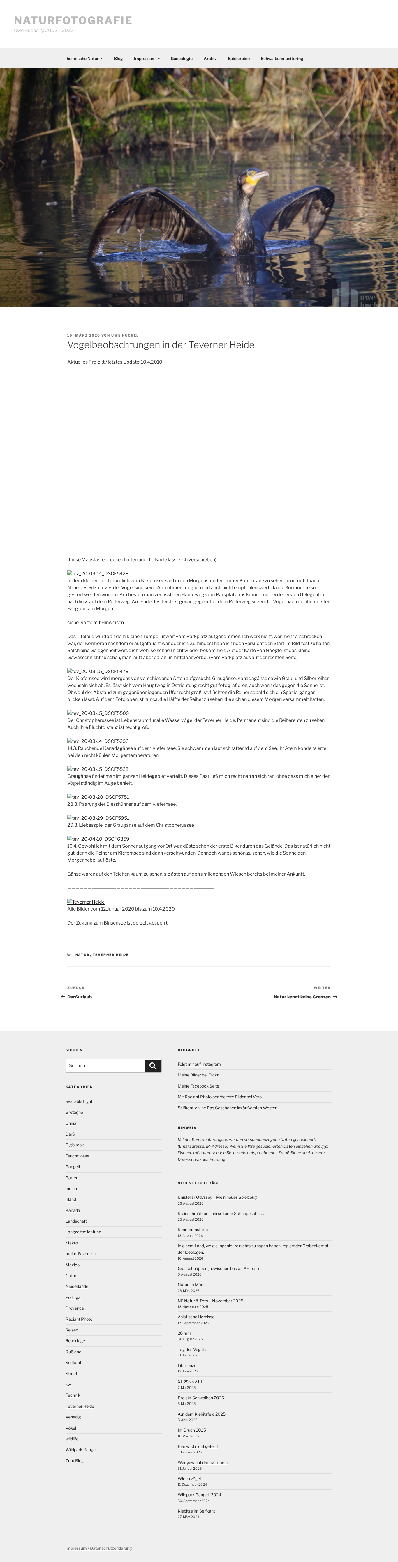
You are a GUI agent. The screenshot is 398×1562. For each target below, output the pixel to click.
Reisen (72, 1329)
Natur (82, 955)
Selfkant (73, 1362)
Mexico (73, 1264)
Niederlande (77, 1286)
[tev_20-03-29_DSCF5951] (98, 818)
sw (68, 1384)
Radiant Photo (79, 1319)
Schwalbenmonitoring (282, 58)
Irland (71, 1199)
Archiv (210, 58)
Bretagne (74, 1112)
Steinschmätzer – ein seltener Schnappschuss (221, 1213)
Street (71, 1373)
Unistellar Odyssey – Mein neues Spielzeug (217, 1197)
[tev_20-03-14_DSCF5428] (98, 573)
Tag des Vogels (192, 1349)
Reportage (75, 1340)
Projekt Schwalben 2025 (201, 1397)
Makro (72, 1242)
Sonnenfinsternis (193, 1229)
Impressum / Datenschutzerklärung (99, 1548)
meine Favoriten (81, 1253)
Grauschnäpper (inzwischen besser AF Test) (218, 1268)
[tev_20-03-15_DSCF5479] (98, 671)
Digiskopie (75, 1144)
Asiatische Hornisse (196, 1316)
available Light (79, 1101)
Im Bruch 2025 (192, 1430)
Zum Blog (75, 1460)
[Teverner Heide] (86, 902)
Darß (70, 1133)
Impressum (145, 58)
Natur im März (191, 1284)
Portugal (73, 1297)
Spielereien (239, 58)
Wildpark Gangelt (82, 1449)
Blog (118, 58)
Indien (71, 1188)
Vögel (71, 1427)
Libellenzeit (188, 1365)
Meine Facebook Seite (198, 1085)
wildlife (72, 1438)
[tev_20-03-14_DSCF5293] (98, 741)
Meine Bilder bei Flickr (198, 1074)
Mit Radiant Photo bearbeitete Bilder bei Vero (220, 1096)
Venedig (73, 1416)
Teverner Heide (111, 955)
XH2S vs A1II (190, 1381)
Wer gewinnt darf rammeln (203, 1462)
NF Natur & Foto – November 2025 (210, 1300)
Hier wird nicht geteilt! (198, 1446)
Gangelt (73, 1166)
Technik (73, 1395)
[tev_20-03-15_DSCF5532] (97, 769)
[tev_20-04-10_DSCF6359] (98, 839)
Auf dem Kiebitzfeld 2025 (202, 1414)
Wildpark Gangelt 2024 (199, 1494)
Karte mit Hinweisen (102, 622)
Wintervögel (189, 1478)
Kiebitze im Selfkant (196, 1510)
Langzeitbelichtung (83, 1231)
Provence (75, 1308)
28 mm (184, 1333)
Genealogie (182, 58)
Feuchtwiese (77, 1155)
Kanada (73, 1210)
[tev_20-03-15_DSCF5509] (98, 713)
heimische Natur (83, 58)
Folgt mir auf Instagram (199, 1064)
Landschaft (76, 1221)
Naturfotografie (73, 20)
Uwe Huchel (125, 335)
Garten (72, 1177)
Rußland (73, 1351)
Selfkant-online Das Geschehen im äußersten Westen (227, 1107)
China (71, 1123)
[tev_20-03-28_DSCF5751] (98, 797)
